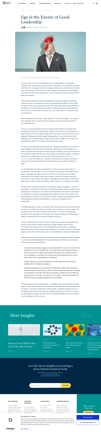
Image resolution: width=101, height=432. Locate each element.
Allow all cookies (87, 417)
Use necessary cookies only (87, 422)
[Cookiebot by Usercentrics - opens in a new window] (10, 429)
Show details (24, 429)
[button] (83, 315)
